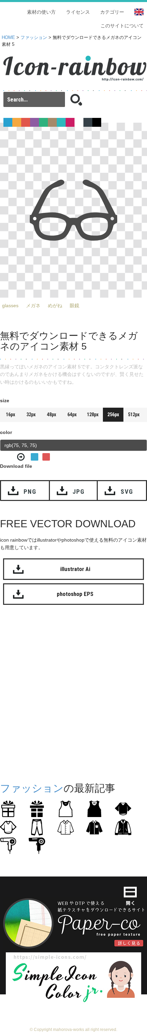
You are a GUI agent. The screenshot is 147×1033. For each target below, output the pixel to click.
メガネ (33, 305)
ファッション (34, 37)
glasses (10, 305)
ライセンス (78, 12)
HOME (8, 37)
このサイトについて (122, 25)
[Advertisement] (73, 692)
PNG (30, 491)
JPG (78, 491)
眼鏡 (74, 305)
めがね (55, 305)
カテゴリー (112, 12)
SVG (127, 491)
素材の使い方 (41, 12)
